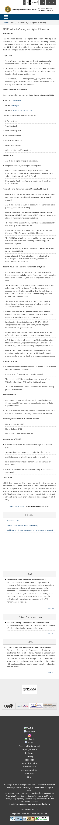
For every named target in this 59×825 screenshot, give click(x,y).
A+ (54, 2)
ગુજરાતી (35, 2)
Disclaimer (29, 753)
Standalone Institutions (22, 110)
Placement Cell (13, 520)
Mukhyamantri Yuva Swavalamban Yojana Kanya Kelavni (30, 530)
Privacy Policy (29, 766)
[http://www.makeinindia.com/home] (8, 706)
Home (5, 22)
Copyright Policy (29, 749)
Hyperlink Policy (29, 763)
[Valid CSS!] (16, 818)
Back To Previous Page (16, 507)
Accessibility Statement (29, 746)
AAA (30, 574)
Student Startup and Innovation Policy (22, 525)
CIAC (30, 641)
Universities (16, 100)
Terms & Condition (29, 770)
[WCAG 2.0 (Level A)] (42, 818)
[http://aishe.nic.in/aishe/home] (50, 706)
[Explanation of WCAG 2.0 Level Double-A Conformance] (29, 818)
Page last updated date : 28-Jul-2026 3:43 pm (29, 813)
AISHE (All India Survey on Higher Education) (28, 22)
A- (43, 2)
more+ (51, 608)
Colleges (15, 105)
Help (29, 777)
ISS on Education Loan (30, 617)
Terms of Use (29, 773)
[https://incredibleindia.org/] (22, 706)
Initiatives (30, 515)
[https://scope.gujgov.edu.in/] (36, 706)
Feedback (29, 759)
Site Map (29, 756)
